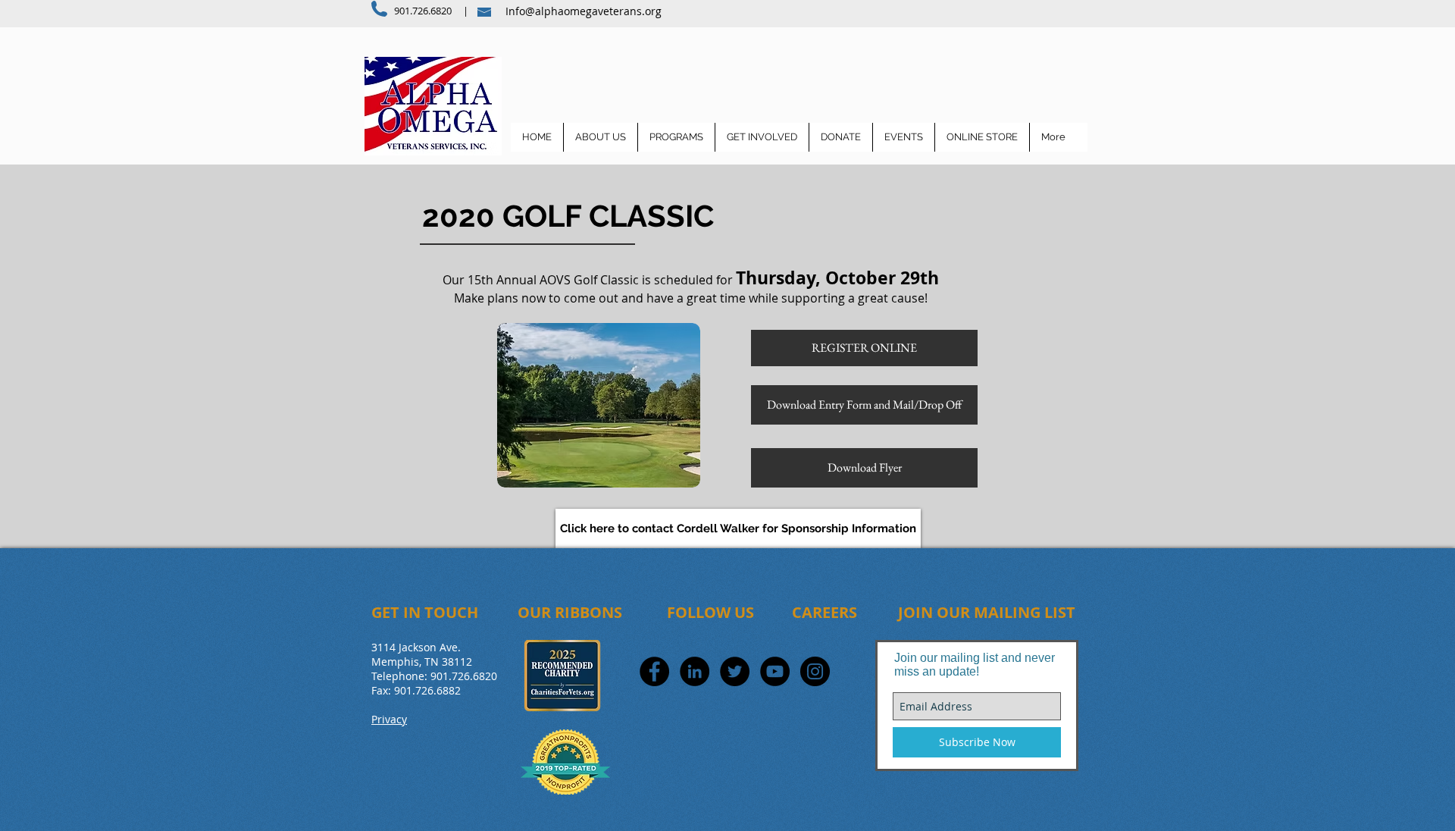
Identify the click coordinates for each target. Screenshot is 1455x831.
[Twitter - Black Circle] (734, 671)
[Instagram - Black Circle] (815, 671)
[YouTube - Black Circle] (775, 671)
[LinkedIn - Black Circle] (694, 671)
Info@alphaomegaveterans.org (583, 11)
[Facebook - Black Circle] (654, 671)
